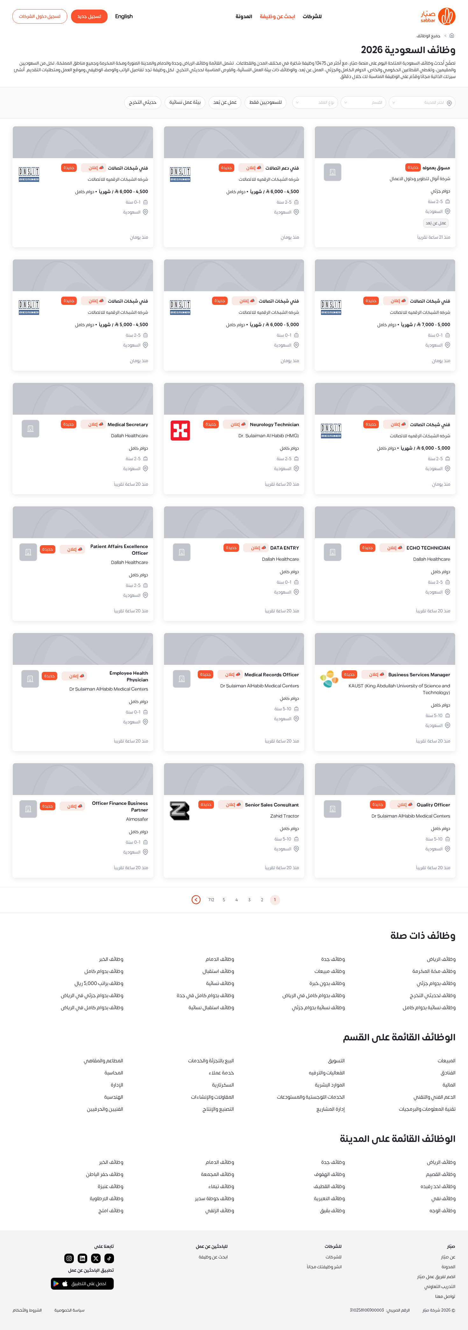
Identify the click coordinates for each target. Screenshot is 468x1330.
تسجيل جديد (89, 16)
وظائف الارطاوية (106, 1198)
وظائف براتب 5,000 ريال (98, 983)
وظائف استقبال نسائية (211, 1007)
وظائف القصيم (441, 1174)
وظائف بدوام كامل (103, 971)
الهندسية (113, 1097)
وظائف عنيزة (110, 1186)
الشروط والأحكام (27, 1310)
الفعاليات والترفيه (327, 1073)
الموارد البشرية (330, 1085)
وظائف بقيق (332, 1211)
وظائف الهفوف (329, 1174)
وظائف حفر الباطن (104, 1174)
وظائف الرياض (441, 959)
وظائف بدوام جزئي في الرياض (92, 995)
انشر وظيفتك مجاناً (324, 1266)
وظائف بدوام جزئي (436, 983)
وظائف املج (110, 1211)
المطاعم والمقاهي (103, 1061)
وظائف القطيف (329, 1186)
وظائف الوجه (442, 1211)
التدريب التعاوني (439, 1286)
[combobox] (417, 102)
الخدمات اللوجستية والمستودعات (311, 1097)
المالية (449, 1085)
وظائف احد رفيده (438, 1186)
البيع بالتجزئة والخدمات (211, 1061)
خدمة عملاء (221, 1073)
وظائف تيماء (221, 1186)
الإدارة (117, 1085)
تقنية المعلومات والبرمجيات (427, 1109)
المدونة (244, 16)
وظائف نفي (443, 1198)
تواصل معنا (445, 1296)
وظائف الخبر (111, 959)
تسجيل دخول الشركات (39, 16)
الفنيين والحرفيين (105, 1109)
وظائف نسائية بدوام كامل (429, 1007)
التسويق (336, 1061)
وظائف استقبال (218, 971)
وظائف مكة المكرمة (434, 971)
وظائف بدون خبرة (327, 983)
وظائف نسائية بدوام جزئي (318, 1007)
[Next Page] (196, 900)
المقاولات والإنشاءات (212, 1097)
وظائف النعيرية (329, 1198)
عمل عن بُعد (225, 102)
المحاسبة (113, 1073)
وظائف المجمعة (217, 1174)
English (124, 16)
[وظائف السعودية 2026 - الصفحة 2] (196, 899)
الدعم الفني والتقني (435, 1097)
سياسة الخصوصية (69, 1310)
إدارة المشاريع (330, 1109)
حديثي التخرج (143, 102)
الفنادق (448, 1073)
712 (211, 900)
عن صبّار (448, 1257)
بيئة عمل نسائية (185, 102)
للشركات (312, 16)
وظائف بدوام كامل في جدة (205, 995)
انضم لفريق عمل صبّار (436, 1276)
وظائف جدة (333, 959)
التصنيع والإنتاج (218, 1109)
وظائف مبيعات (330, 971)
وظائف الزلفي (219, 1211)
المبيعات (447, 1061)
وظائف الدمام (220, 959)
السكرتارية (223, 1085)
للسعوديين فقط (265, 102)
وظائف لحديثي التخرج (433, 995)
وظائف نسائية (220, 983)
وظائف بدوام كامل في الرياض (313, 995)
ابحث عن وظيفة (277, 16)
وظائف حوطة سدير (214, 1198)
